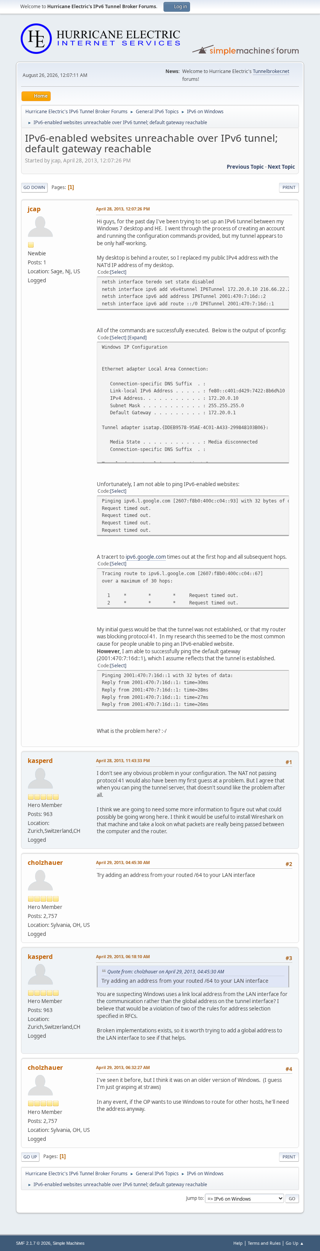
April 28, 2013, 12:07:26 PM (123, 209)
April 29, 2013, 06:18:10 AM (123, 956)
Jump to (194, 1198)
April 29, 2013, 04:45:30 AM (123, 862)
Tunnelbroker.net (271, 71)
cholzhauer (45, 862)
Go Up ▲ (295, 1243)
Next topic (281, 166)
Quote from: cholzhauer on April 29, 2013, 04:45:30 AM (165, 971)
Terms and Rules (264, 1243)
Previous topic (245, 166)
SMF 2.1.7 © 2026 (33, 1243)
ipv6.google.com (146, 556)
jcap (34, 209)
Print (289, 187)
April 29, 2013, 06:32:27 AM (123, 1067)
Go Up (30, 1157)
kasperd (40, 760)
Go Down (34, 187)
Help (238, 1243)
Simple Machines (69, 1243)
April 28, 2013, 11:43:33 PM (123, 760)
